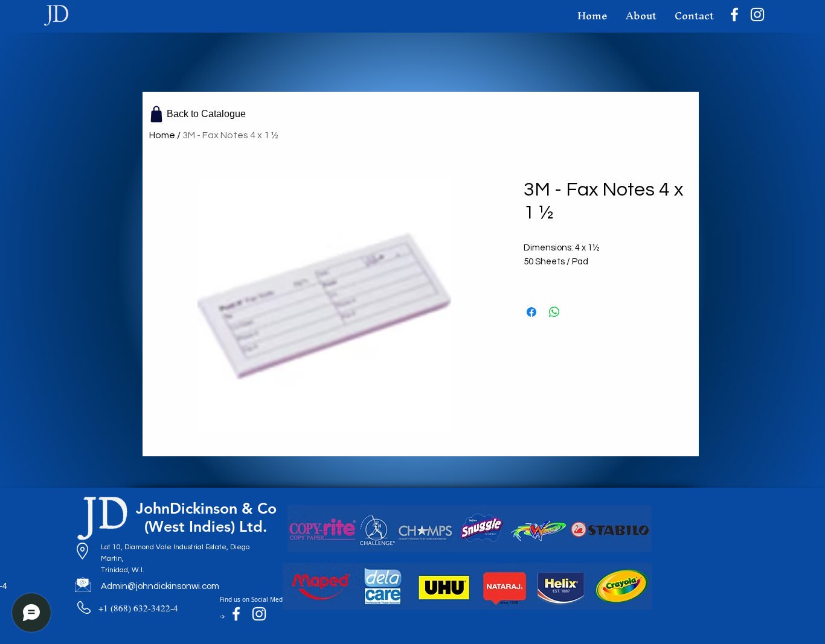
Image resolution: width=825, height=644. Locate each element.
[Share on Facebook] (531, 312)
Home (162, 135)
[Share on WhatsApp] (554, 312)
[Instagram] (757, 14)
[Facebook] (734, 14)
